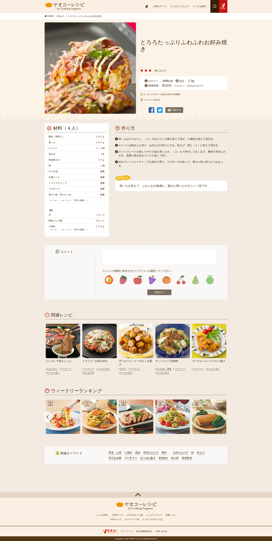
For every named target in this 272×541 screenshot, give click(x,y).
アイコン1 (109, 280)
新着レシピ (171, 515)
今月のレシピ (116, 519)
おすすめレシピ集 (135, 515)
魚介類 (175, 458)
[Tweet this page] (160, 108)
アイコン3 (138, 280)
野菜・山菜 (115, 452)
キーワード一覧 (132, 519)
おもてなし (52, 369)
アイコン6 (181, 280)
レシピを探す (199, 6)
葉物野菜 (187, 458)
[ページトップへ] (136, 495)
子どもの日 (88, 372)
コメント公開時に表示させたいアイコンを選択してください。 (137, 271)
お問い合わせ (161, 531)
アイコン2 (123, 280)
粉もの (201, 452)
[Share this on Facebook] (151, 108)
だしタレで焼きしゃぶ (58, 361)
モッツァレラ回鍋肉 (166, 361)
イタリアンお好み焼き (95, 361)
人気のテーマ (159, 6)
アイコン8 (210, 280)
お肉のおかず (180, 452)
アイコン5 (166, 280)
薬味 (137, 452)
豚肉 (164, 452)
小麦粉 (128, 452)
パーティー (66, 369)
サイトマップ (127, 531)
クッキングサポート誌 (152, 519)
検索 (214, 6)
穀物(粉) (163, 458)
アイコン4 (152, 280)
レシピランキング (180, 6)
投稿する (159, 292)
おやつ (123, 369)
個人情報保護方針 (144, 531)
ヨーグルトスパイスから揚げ (208, 361)
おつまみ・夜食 (164, 369)
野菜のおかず (151, 452)
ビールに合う (53, 372)
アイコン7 (195, 280)
